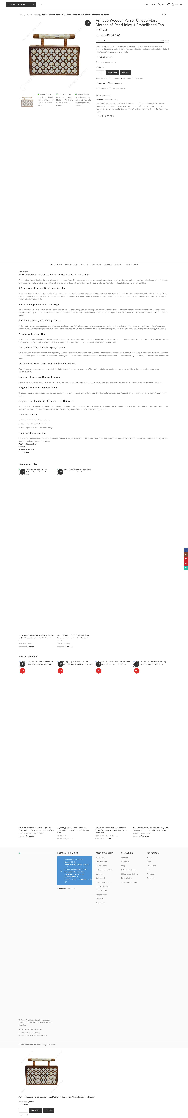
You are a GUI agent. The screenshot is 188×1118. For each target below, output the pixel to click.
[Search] (159, 4)
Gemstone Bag (101, 862)
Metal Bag (147, 833)
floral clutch (100, 106)
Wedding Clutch (132, 109)
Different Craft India (146, 103)
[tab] (56, 265)
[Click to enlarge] (23, 87)
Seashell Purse (101, 866)
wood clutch (157, 109)
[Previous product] (162, 14)
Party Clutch (106, 109)
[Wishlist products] (163, 4)
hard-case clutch (126, 106)
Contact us (117, 79)
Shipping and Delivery (129, 874)
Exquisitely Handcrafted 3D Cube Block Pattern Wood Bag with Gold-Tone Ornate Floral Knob (111, 830)
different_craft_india (67, 888)
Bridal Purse (99, 836)
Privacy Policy (126, 878)
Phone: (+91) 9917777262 (30, 1033)
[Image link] (36, 934)
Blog (123, 866)
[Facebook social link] (102, 116)
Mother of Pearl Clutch (104, 870)
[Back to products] (165, 14)
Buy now (125, 73)
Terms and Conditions (129, 882)
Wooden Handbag (33, 15)
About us (124, 858)
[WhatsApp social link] (113, 116)
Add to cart (112, 73)
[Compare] (21, 1115)
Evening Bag (160, 103)
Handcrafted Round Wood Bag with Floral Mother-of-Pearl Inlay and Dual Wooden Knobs (73, 637)
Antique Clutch (101, 895)
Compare (150, 878)
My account (151, 866)
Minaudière (138, 106)
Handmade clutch (112, 106)
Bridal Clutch (105, 103)
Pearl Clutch (100, 903)
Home (21, 15)
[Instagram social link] (105, 116)
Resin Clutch (38, 833)
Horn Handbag (101, 890)
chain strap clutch (118, 103)
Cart (148, 870)
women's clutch (145, 109)
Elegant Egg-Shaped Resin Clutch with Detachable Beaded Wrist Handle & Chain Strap (73, 830)
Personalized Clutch (26, 833)
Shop (149, 862)
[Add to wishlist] (27, 1115)
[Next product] (168, 14)
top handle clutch (118, 109)
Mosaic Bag (100, 899)
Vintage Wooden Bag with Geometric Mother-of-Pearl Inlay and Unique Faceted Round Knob (36, 637)
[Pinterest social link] (111, 116)
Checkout (150, 874)
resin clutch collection (151, 313)
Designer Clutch (132, 103)
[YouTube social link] (108, 116)
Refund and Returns (129, 870)
